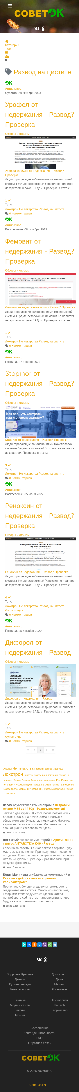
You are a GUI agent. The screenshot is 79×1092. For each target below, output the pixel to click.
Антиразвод (13, 89)
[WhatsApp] (50, 944)
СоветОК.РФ (37, 1085)
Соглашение (40, 1028)
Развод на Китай (42, 784)
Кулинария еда (20, 984)
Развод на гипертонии (46, 775)
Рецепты (28, 775)
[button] (40, 52)
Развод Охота (10, 789)
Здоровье (58, 769)
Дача (59, 979)
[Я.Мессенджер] (24, 944)
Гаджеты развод (43, 768)
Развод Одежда (21, 780)
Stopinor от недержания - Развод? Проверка (39, 383)
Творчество (59, 1010)
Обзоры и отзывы (17, 134)
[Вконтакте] (39, 960)
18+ (41, 789)
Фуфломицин (14, 610)
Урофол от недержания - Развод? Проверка (39, 114)
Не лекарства (28, 209)
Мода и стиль (20, 1005)
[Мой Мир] (39, 944)
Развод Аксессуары (54, 789)
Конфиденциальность (39, 1033)
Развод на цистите (51, 209)
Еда (58, 780)
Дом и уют (59, 974)
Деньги (20, 979)
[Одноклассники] (34, 944)
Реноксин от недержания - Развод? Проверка (39, 516)
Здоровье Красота (20, 974)
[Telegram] (55, 944)
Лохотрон (11, 209)
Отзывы (7, 768)
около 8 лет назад (15, 905)
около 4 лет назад (15, 832)
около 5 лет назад (15, 867)
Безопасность (20, 989)
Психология (59, 1000)
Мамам (59, 984)
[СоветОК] (39, 13)
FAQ (39, 1038)
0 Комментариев (20, 213)
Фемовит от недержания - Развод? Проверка (39, 251)
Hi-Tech (59, 1005)
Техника (20, 1000)
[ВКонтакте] (29, 944)
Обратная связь (39, 1043)
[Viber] (44, 944)
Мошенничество (28, 789)
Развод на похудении (63, 784)
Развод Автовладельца (43, 780)
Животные (59, 989)
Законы (20, 1010)
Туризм (20, 1015)
